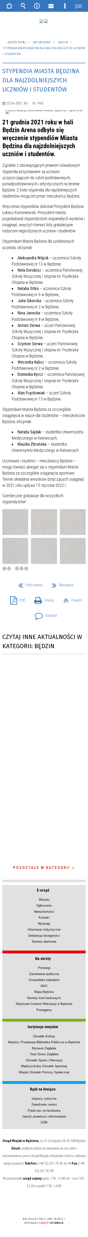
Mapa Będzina (44, 992)
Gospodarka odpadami (44, 980)
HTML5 (36, 1205)
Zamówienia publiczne (44, 974)
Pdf (15, 599)
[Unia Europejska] (46, 21)
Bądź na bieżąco (43, 1089)
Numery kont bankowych (44, 998)
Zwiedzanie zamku (44, 1104)
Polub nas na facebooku (44, 1110)
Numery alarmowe (44, 941)
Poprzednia (28, 583)
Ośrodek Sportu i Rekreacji (44, 1060)
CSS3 (43, 1205)
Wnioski (44, 899)
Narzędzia (37, 5)
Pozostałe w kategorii (41, 867)
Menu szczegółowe (64, 5)
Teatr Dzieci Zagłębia (44, 1054)
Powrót (71, 599)
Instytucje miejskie (43, 1027)
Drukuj (42, 599)
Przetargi (44, 968)
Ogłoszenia (44, 905)
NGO (44, 986)
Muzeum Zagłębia (44, 1048)
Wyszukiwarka (23, 5)
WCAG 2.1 (58, 1205)
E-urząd (43, 890)
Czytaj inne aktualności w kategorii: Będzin (42, 641)
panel (78, 5)
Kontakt (44, 614)
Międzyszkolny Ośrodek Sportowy (44, 1066)
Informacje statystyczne (44, 929)
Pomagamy (44, 1010)
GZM (44, 1122)
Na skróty (43, 958)
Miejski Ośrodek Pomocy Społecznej (44, 1072)
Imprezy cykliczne (44, 1098)
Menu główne (50, 5)
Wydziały (44, 923)
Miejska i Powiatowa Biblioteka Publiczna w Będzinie (44, 1042)
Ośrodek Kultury (44, 1036)
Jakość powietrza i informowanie (44, 1116)
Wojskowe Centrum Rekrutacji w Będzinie (44, 1004)
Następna (60, 583)
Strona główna (9, 5)
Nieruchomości (44, 911)
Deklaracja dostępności (44, 935)
